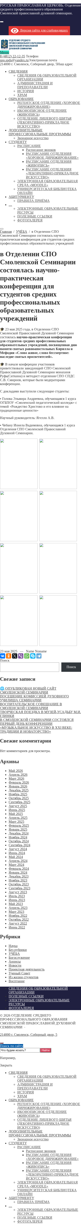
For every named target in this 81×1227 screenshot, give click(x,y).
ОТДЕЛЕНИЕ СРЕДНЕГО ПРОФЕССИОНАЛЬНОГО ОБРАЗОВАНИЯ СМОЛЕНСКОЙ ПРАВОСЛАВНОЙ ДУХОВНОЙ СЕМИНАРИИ (27, 44)
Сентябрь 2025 (19, 802)
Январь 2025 (18, 829)
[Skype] (32, 656)
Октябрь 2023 (19, 884)
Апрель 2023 (18, 908)
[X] (14, 656)
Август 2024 (18, 849)
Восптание (17, 981)
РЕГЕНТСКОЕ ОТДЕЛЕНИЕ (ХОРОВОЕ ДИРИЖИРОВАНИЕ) (48, 1106)
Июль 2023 (17, 896)
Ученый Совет (19, 973)
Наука (13, 946)
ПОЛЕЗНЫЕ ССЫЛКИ (34, 1217)
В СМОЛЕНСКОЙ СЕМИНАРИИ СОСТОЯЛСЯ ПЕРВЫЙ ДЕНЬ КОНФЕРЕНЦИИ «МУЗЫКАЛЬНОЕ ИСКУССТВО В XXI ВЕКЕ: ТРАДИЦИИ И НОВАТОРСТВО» (37, 725)
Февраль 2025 (19, 825)
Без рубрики (18, 950)
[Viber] (20, 656)
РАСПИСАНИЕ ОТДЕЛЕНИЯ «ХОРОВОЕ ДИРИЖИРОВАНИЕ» (52, 1157)
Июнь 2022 (17, 927)
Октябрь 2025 (19, 798)
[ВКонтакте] (2, 656)
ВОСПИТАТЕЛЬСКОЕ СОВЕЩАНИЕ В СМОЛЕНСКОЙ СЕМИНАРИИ (31, 706)
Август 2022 (18, 923)
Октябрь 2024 (19, 841)
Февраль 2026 (19, 782)
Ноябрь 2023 (18, 880)
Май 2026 (16, 771)
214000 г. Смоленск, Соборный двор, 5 (28, 1034)
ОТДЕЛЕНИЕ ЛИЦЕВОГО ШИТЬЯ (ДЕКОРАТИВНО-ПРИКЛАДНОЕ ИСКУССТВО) (44, 1123)
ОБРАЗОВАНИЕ (21, 1100)
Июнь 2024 (17, 853)
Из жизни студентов (23, 977)
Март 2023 (16, 912)
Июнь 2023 (17, 900)
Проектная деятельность (26, 969)
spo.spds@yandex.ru (14, 60)
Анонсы (15, 961)
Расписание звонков (41, 1151)
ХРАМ (22, 1096)
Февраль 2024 (19, 868)
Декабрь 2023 (19, 876)
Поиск (5, 660)
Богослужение (19, 957)
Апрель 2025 (18, 818)
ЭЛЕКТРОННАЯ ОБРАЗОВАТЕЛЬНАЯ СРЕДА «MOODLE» (47, 1184)
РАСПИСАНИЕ (29, 1147)
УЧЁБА (14, 953)
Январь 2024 (18, 872)
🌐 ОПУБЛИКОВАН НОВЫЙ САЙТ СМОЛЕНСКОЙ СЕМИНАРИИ (28, 690)
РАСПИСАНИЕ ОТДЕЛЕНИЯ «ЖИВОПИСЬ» (48, 1164)
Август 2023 (18, 892)
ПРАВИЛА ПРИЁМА (33, 1202)
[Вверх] (1, 1043)
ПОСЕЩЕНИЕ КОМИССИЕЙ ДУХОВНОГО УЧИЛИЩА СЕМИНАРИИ (34, 698)
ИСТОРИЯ (25, 1092)
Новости (15, 965)
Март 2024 (16, 865)
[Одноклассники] (8, 656)
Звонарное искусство (33, 1139)
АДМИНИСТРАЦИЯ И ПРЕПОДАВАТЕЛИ (35, 1086)
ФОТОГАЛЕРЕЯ (30, 1221)
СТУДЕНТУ (18, 1143)
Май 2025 (16, 814)
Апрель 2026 (18, 774)
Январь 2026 (18, 786)
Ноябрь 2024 (18, 837)
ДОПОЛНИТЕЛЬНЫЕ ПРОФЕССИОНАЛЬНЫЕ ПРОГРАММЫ (40, 1133)
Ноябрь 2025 (18, 794)
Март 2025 (16, 821)
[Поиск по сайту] (1, 21)
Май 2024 (16, 857)
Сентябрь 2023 (19, 888)
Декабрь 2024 (19, 833)
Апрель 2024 (18, 861)
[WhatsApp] (26, 656)
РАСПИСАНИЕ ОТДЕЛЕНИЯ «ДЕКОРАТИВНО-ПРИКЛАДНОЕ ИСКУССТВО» (52, 1174)
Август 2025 (18, 806)
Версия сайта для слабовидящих (43, 30)
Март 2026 (16, 778)
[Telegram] (38, 656)
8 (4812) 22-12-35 (12, 56)
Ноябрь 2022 (18, 915)
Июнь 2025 (17, 810)
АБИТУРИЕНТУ (21, 1198)
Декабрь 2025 (19, 790)
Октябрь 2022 (19, 919)
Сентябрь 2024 (19, 845)
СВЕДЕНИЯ (18, 1072)
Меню (4, 52)
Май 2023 (16, 904)
